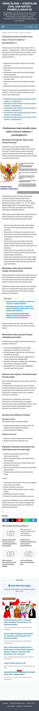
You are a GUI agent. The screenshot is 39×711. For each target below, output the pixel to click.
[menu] (4, 27)
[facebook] (5, 520)
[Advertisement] (19, 691)
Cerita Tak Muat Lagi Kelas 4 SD (15, 663)
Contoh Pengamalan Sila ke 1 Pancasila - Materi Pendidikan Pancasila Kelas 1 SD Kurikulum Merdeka (18, 622)
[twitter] (12, 520)
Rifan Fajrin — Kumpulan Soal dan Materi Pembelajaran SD (19, 6)
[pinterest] (19, 520)
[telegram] (33, 520)
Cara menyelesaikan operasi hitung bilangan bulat (27, 562)
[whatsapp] (26, 520)
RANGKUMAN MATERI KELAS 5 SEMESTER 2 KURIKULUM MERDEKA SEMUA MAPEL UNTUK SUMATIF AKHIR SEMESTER (20, 308)
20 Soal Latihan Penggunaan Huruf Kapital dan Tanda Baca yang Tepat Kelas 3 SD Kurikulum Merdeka (18, 636)
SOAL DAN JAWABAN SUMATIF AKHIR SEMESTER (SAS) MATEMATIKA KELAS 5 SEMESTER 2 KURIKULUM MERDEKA (18, 316)
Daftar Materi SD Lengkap (21, 586)
